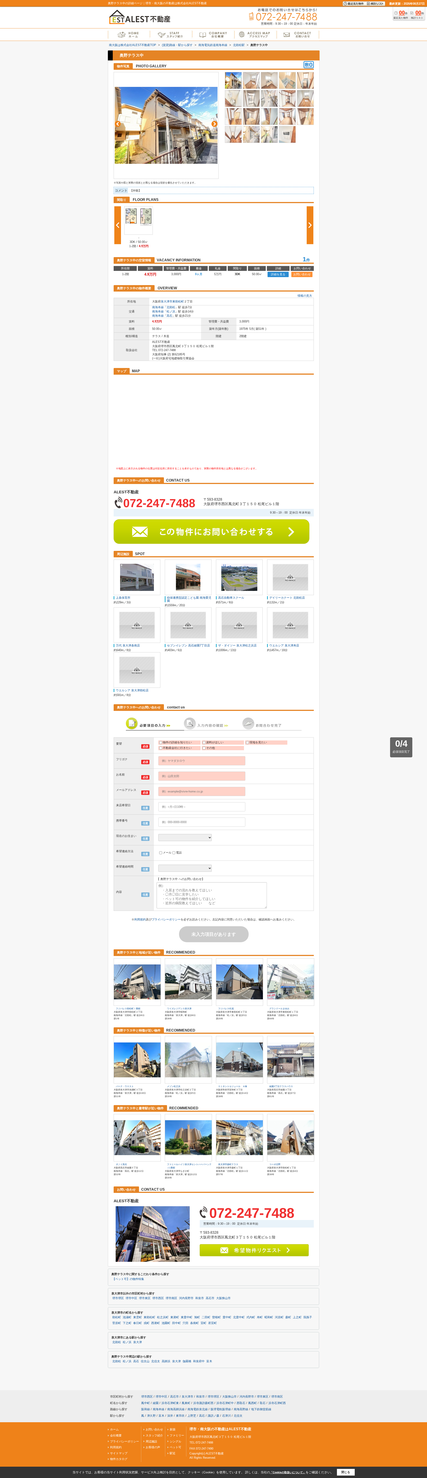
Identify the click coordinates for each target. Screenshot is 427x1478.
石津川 (226, 1415)
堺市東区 (145, 1298)
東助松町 (178, 301)
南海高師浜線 (176, 1409)
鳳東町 (186, 1403)
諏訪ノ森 (213, 1415)
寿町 (260, 1317)
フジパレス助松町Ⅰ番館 (128, 1008)
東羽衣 (180, 1415)
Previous (118, 124)
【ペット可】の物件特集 (128, 1279)
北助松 (171, 307)
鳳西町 (252, 1403)
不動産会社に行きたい (177, 748)
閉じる (345, 1472)
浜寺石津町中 (225, 1403)
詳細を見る (278, 274)
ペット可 (175, 1447)
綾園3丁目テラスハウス (281, 1086)
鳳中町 (145, 1403)
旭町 (197, 1317)
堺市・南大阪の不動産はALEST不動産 (220, 1429)
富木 (209, 1361)
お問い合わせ (302, 274)
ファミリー (177, 1435)
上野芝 (191, 1415)
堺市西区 (158, 1298)
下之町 (127, 1323)
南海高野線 (241, 1409)
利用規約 (140, 919)
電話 (179, 852)
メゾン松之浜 (173, 1086)
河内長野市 (186, 1298)
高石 (169, 315)
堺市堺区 (118, 1298)
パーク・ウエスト (125, 1086)
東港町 (174, 1317)
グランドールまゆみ (279, 1008)
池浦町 (127, 1317)
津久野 (151, 1415)
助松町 (116, 1317)
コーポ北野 (274, 1164)
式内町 (250, 1317)
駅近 (172, 1453)
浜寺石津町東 (170, 1403)
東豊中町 (186, 1317)
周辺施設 (151, 1441)
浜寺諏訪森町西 (203, 1403)
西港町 (155, 1323)
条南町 (194, 1323)
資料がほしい (215, 742)
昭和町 (268, 1317)
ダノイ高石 (121, 1164)
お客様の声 (153, 1447)
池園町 (166, 1323)
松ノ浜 (171, 311)
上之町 (297, 1317)
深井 (170, 1415)
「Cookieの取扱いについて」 (288, 1472)
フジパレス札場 (226, 1008)
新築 (172, 1429)
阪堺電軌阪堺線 (221, 1409)
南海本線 (158, 307)
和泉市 (199, 1298)
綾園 (156, 1403)
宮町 (203, 1323)
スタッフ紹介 (154, 1435)
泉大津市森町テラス (228, 1164)
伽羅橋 (187, 1361)
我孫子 (307, 1317)
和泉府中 (199, 1361)
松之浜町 (163, 1317)
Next (214, 124)
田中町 (176, 1323)
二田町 (206, 1317)
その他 (210, 748)
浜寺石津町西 (277, 1403)
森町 (288, 1317)
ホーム (114, 1429)
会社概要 (116, 1435)
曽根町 (216, 1317)
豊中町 (227, 1317)
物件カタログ (118, 1459)
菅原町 (116, 1323)
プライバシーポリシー (166, 919)
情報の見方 (305, 295)
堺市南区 (171, 1298)
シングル (175, 1441)
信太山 (145, 1361)
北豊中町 (239, 1317)
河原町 (279, 1317)
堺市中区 (131, 1298)
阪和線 (145, 1409)
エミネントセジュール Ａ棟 (232, 1086)
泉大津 (137, 1342)
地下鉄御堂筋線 (261, 1409)
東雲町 (137, 1317)
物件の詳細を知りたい (177, 742)
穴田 (185, 1323)
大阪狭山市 (223, 1298)
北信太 (155, 1361)
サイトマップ (118, 1453)
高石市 (210, 1298)
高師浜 (166, 1361)
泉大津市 (166, 301)
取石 (263, 1403)
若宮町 (212, 1323)
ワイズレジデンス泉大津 (179, 1008)
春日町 (137, 1323)
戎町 (146, 1323)
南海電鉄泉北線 (197, 1409)
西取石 (241, 1403)
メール (167, 852)
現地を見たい (258, 742)
